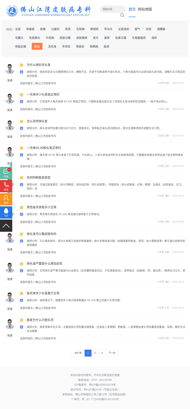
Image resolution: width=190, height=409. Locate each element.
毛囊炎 (19, 37)
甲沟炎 (108, 29)
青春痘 (30, 29)
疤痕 (43, 29)
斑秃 (68, 29)
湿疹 (154, 37)
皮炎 (96, 37)
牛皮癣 (50, 37)
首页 (132, 9)
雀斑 (107, 37)
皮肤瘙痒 (81, 37)
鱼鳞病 (94, 46)
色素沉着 (120, 37)
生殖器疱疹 (139, 37)
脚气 (137, 29)
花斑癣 (80, 29)
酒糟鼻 (161, 29)
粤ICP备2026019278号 (102, 384)
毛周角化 (34, 37)
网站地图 (145, 9)
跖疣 (106, 46)
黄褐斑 (94, 29)
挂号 (6, 203)
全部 (18, 29)
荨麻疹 (80, 46)
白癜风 (55, 29)
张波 (9, 80)
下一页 (112, 353)
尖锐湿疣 (123, 29)
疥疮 (148, 29)
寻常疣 (66, 46)
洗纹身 (52, 46)
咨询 (6, 176)
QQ (6, 215)
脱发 (37, 46)
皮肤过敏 (65, 37)
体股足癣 (20, 46)
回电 (6, 190)
